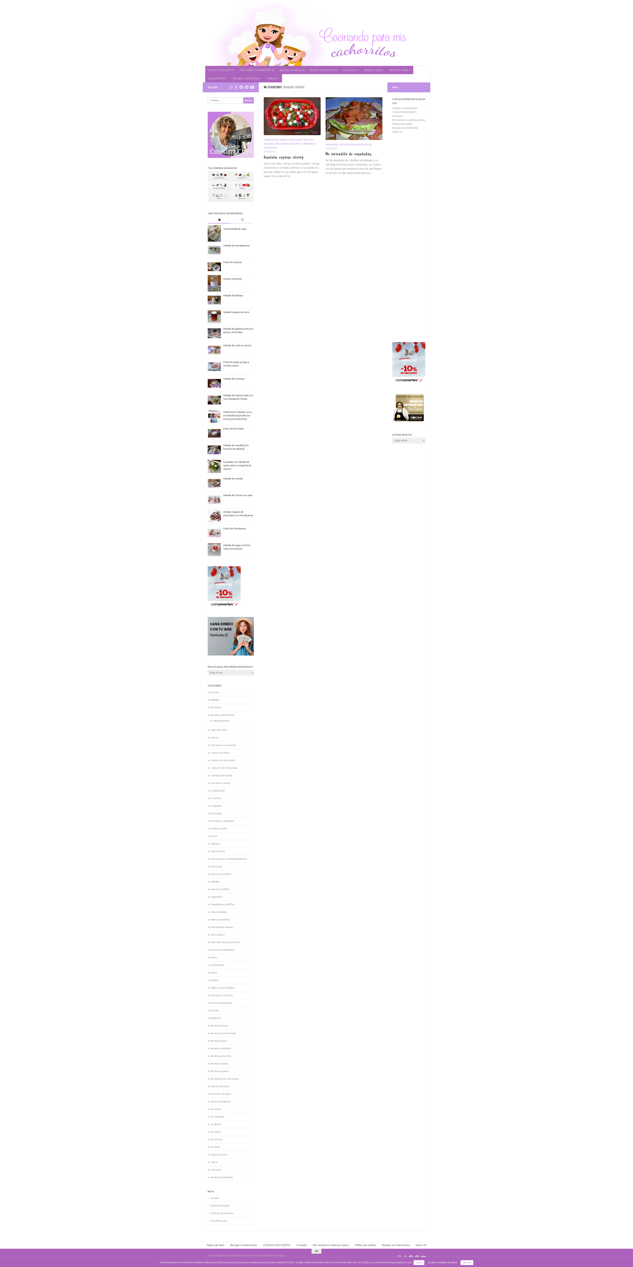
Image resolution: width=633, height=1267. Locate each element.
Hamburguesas (221, 720)
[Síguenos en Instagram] (231, 87)
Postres (215, 1010)
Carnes (214, 737)
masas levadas (219, 911)
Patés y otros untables (223, 987)
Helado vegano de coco (236, 312)
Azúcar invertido (232, 278)
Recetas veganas (220, 1071)
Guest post (217, 866)
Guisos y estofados (221, 874)
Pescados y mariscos (222, 995)
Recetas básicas (219, 1025)
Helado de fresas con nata (237, 495)
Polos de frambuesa (234, 528)
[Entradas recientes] (242, 220)
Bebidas (215, 699)
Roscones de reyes (221, 1093)
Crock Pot (216, 798)
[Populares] (219, 220)
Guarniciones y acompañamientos (229, 858)
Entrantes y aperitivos (222, 821)
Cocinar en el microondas (224, 767)
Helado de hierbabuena (236, 245)
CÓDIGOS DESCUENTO (221, 70)
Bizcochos (216, 707)
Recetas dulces (219, 1040)
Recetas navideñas (221, 1048)
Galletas (215, 843)
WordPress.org (219, 1220)
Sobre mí (397, 131)
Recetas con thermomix (323, 70)
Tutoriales (216, 1169)
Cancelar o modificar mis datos (442, 1262)
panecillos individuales (223, 949)
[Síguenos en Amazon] (236, 87)
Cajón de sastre (219, 730)
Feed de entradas (220, 1205)
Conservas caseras (221, 783)
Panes (214, 957)
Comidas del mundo (275, 139)
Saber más (467, 1263)
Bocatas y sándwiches (222, 715)
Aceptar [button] (419, 1263)
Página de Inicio (215, 1245)
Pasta (214, 972)
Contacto (272, 78)
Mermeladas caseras (222, 927)
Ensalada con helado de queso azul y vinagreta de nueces (237, 465)
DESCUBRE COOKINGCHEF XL (257, 70)
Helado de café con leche (237, 345)
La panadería (349, 70)
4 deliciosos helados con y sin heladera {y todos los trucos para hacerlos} (237, 415)
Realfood (216, 1018)
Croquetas (216, 805)
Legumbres (217, 896)
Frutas (214, 836)
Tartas (214, 1162)
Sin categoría (217, 1116)
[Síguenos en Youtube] (252, 87)
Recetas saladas (219, 1063)
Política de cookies (402, 123)
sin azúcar (216, 1109)
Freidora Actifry (219, 828)
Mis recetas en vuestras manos (408, 120)
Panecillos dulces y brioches (226, 942)
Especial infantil (217, 78)
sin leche (215, 1147)
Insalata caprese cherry (284, 157)
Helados (215, 881)
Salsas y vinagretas (221, 1101)
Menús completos (220, 919)
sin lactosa (216, 1139)
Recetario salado (398, 70)
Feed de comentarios (222, 1213)
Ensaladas (295, 139)
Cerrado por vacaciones (223, 745)
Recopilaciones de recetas (356, 144)
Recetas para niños (221, 1056)
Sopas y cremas (219, 1154)
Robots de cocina (220, 1086)
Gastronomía (218, 851)
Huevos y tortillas (220, 889)
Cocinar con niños (220, 752)
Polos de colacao (232, 262)
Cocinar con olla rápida (223, 760)
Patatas (215, 980)
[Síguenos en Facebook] (241, 87)
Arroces (215, 692)
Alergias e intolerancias (246, 78)
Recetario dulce (373, 70)
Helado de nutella (233, 478)
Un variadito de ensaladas (349, 154)
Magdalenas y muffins (222, 904)
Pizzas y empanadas (221, 1002)
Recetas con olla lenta (292, 70)
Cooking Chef (218, 790)
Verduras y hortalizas (222, 1177)
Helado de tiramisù (233, 378)
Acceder (215, 1198)
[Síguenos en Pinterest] (247, 87)
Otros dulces (218, 934)
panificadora (217, 965)
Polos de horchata (233, 428)
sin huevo (295, 143)
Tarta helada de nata (234, 228)
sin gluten (281, 143)
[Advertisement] (408, 238)
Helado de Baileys (233, 295)
